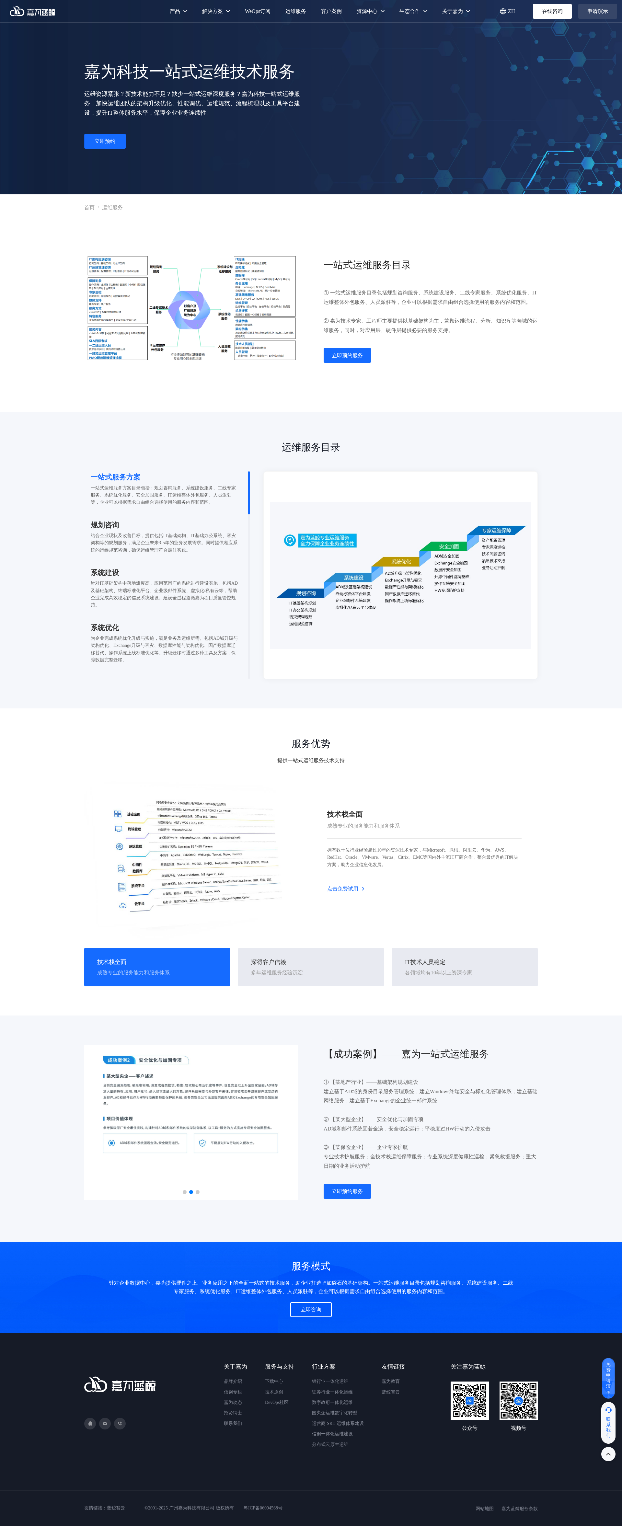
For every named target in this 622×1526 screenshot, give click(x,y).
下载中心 (274, 1381)
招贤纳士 (233, 1412)
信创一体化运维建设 (332, 1433)
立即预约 (105, 141)
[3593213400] (90, 1423)
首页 (89, 207)
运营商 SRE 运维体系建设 (338, 1423)
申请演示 (597, 11)
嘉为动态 (233, 1402)
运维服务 (112, 207)
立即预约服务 (347, 355)
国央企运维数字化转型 (334, 1412)
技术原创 (274, 1392)
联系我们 (233, 1423)
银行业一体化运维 (330, 1381)
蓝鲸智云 (391, 1392)
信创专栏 (233, 1392)
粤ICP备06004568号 (263, 1508)
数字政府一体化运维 (332, 1402)
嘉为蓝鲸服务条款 (519, 1508)
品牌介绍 (233, 1381)
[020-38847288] (120, 1423)
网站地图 (485, 1508)
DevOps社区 (277, 1402)
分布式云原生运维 (330, 1444)
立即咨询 (311, 1309)
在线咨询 (552, 11)
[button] (185, 1192)
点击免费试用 (342, 888)
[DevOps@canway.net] (105, 1423)
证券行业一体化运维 (332, 1392)
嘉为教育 (391, 1381)
